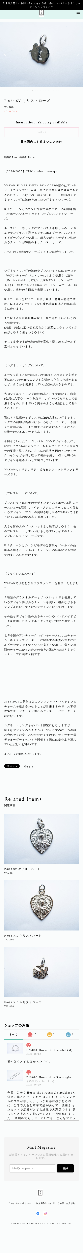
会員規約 (71, 1203)
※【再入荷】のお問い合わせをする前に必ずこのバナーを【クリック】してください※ (41, 5)
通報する (29, 766)
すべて (13, 1034)
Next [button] (77, 54)
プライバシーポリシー (20, 1203)
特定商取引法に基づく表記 (50, 1203)
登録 (65, 1168)
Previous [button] (6, 54)
